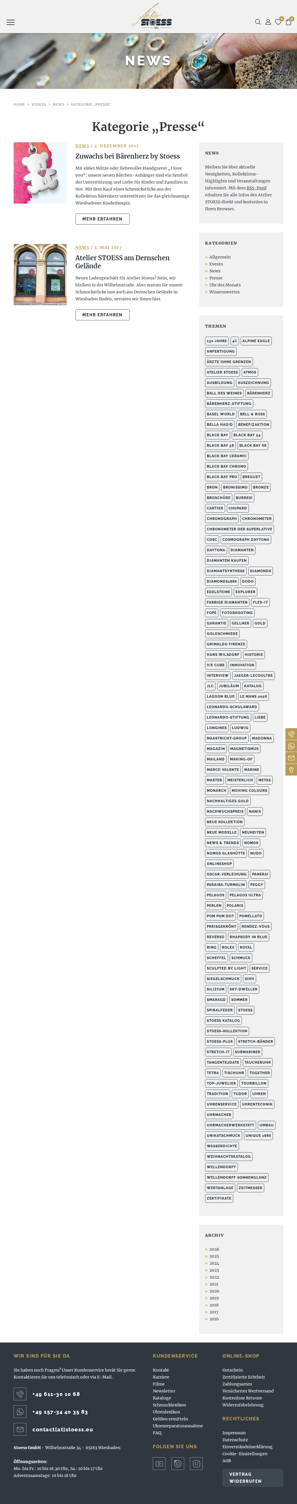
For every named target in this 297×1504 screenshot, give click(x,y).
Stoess (245, 1010)
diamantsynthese (226, 571)
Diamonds (260, 571)
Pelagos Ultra (245, 895)
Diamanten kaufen (227, 561)
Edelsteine (218, 592)
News (82, 145)
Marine (251, 770)
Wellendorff (221, 1167)
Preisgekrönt (221, 927)
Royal (246, 947)
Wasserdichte (222, 1146)
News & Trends (223, 843)
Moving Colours (249, 791)
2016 (214, 1319)
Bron (212, 487)
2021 (213, 1284)
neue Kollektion (225, 822)
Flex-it (260, 602)
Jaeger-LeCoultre (253, 676)
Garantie (217, 623)
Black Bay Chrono (226, 466)
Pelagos (215, 895)
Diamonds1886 (222, 581)
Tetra (213, 1073)
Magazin (216, 749)
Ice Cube (216, 665)
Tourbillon (254, 1083)
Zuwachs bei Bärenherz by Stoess (127, 156)
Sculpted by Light (226, 968)
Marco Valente (223, 770)
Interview (218, 676)
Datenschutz (235, 1439)
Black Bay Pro (222, 477)
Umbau (267, 1125)
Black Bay (217, 435)
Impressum (234, 1432)
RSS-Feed (257, 188)
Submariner (247, 1052)
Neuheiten (253, 832)
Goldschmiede (222, 634)
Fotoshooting (237, 613)
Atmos (249, 372)
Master (214, 780)
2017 (213, 1312)
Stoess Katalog (223, 1021)
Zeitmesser (250, 1188)
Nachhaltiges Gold (228, 801)
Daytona (216, 550)
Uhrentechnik (257, 1104)
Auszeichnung (253, 383)
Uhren (259, 1094)
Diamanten (242, 550)
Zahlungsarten (237, 1384)
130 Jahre (217, 341)
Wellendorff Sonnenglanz (237, 1177)
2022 (214, 1277)
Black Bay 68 (253, 446)
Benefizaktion (253, 425)
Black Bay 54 (247, 435)
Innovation (242, 665)
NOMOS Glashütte (226, 853)
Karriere (161, 1377)
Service (259, 968)
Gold (260, 623)
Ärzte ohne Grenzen (229, 362)
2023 (214, 1270)
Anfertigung (221, 351)
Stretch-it (218, 1052)
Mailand (216, 759)
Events (216, 264)
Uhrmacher (219, 1115)
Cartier (215, 508)
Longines (217, 728)
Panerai (260, 874)
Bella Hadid (220, 425)
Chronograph (222, 519)
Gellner (240, 623)
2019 (214, 1298)
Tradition (217, 1094)
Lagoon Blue (221, 696)
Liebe (260, 717)
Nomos (251, 843)
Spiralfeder (220, 1010)
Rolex (228, 947)
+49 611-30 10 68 (56, 1394)
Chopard (238, 508)
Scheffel (216, 958)
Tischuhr (234, 1073)
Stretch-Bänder (255, 1042)
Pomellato (250, 916)
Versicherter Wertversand (248, 1391)
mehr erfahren (102, 219)
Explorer (246, 592)
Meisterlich (240, 780)
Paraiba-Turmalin (226, 885)
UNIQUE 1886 (258, 1136)
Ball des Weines (224, 393)
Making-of (241, 759)
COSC (212, 540)
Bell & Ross (252, 414)
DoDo (248, 581)
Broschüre (219, 498)
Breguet (251, 477)
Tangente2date (223, 1062)
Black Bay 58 (220, 446)
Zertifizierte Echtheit (243, 1377)
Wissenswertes (224, 292)
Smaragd (216, 1000)
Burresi (244, 498)
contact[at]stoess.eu (62, 1429)
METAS (264, 780)
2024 (214, 1263)
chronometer (257, 519)
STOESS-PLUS (220, 1042)
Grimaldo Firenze (226, 644)
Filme (159, 1384)
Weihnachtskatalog (229, 1157)
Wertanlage (220, 1188)
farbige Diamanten (227, 602)
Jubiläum (229, 686)
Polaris (235, 906)
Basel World (221, 414)
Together (259, 1073)
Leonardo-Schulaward (232, 707)
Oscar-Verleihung (227, 874)
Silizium (215, 989)
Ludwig (240, 728)
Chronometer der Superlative (239, 529)
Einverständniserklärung (247, 1446)
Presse (215, 278)
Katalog (253, 686)
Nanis (255, 812)
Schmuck (241, 958)
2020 (214, 1291)
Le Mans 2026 (253, 696)
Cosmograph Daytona (245, 540)
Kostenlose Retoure (242, 1398)
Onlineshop (219, 864)
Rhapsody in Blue (248, 937)
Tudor (240, 1094)
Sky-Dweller (244, 989)
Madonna (262, 738)
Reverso (215, 937)
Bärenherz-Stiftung (229, 404)
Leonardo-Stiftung (228, 717)
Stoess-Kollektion (227, 1031)
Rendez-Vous (256, 927)
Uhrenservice (222, 1104)
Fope (212, 613)
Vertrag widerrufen (245, 1478)
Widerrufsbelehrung (243, 1405)
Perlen (214, 906)
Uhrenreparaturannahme (178, 1425)
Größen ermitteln (170, 1419)
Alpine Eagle (256, 341)
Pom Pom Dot (220, 916)
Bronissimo (235, 487)
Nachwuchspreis (225, 812)
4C (234, 341)
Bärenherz (259, 393)
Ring (212, 947)
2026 (214, 1249)
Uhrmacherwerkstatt (230, 1125)
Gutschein (232, 1370)
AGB (226, 1460)
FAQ (157, 1432)
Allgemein (220, 257)
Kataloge (162, 1398)
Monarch (217, 791)
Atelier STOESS (151, 16)
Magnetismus (244, 749)
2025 (214, 1256)
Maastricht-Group (227, 738)
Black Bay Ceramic (227, 456)
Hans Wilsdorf (223, 655)
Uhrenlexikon (166, 1412)
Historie (254, 655)
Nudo (256, 853)
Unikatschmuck (223, 1136)
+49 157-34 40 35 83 (60, 1412)
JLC (210, 686)
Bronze (261, 487)
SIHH (249, 979)
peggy (256, 885)
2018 (214, 1305)
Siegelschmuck (223, 979)
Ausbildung (220, 383)
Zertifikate (219, 1198)
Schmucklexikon (169, 1405)
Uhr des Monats (225, 285)
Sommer (239, 1000)
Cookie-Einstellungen (244, 1453)
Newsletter (164, 1391)
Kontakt (161, 1370)
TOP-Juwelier (221, 1083)
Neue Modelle (222, 832)
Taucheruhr (258, 1062)
